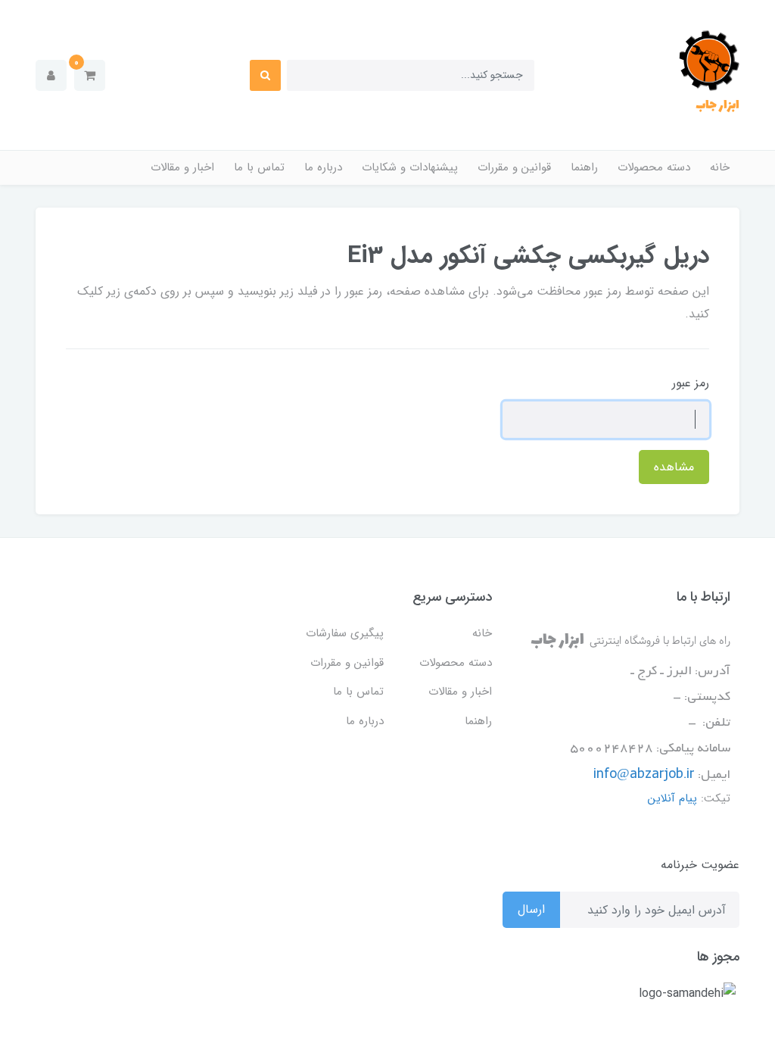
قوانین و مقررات (514, 167)
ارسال (531, 909)
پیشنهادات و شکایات (410, 167)
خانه (720, 167)
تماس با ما (259, 167)
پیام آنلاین (672, 798)
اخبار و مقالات (182, 167)
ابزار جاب (717, 105)
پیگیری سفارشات (345, 633)
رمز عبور (690, 382)
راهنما (584, 167)
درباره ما (323, 167)
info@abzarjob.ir (644, 775)
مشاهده (674, 467)
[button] (89, 75)
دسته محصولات (654, 167)
